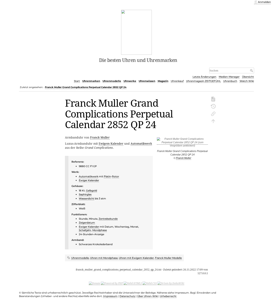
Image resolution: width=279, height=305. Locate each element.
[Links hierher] (213, 113)
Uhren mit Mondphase (104, 257)
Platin (107, 176)
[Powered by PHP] (112, 283)
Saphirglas (85, 194)
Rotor (115, 176)
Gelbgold (91, 190)
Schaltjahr (85, 230)
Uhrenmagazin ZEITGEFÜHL (203, 81)
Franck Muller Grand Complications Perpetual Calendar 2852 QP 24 (85, 87)
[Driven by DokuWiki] (170, 283)
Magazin (163, 81)
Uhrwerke (130, 81)
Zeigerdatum (87, 222)
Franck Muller (183, 158)
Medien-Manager (229, 76)
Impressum (110, 296)
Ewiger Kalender (89, 180)
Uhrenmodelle (112, 81)
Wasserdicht (86, 198)
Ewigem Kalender (111, 143)
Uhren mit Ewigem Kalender (136, 257)
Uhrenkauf (177, 81)
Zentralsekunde (108, 218)
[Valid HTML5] (133, 283)
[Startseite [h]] (136, 32)
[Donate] (94, 283)
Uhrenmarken (91, 81)
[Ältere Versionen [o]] (213, 106)
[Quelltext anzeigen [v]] (213, 98)
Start (77, 81)
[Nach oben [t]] (213, 120)
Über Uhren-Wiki (147, 296)
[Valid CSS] (150, 283)
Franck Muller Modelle (168, 257)
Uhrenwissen (147, 81)
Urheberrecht (168, 296)
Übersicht (248, 76)
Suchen (252, 70)
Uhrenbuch (230, 81)
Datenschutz (127, 296)
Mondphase (99, 230)
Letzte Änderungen (204, 76)
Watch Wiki (247, 81)
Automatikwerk (141, 143)
